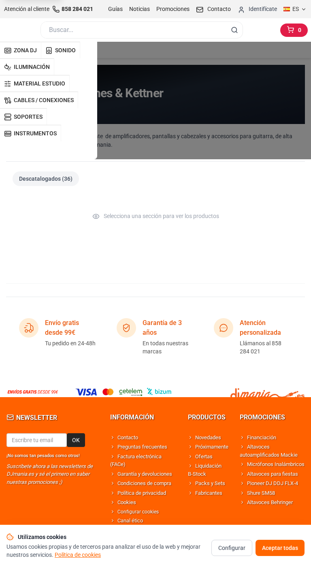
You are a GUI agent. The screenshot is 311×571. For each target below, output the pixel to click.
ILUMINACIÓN (32, 67)
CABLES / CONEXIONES (44, 100)
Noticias (139, 9)
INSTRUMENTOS (35, 133)
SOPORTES (28, 116)
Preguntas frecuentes (142, 447)
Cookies (126, 502)
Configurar (231, 548)
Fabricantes (208, 493)
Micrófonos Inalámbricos (276, 464)
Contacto (127, 437)
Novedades (208, 437)
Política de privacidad (141, 493)
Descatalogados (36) (45, 178)
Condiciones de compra (144, 483)
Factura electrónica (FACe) (136, 460)
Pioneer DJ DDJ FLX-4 (272, 483)
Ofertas (204, 456)
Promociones (173, 9)
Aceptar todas (280, 548)
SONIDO (65, 50)
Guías (115, 9)
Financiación (261, 437)
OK (76, 440)
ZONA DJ (25, 50)
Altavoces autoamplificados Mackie (269, 451)
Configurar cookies (138, 512)
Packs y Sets (210, 483)
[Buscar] (234, 30)
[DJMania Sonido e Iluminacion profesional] (267, 392)
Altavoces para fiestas (272, 474)
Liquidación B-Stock (205, 470)
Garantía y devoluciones (144, 474)
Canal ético (130, 521)
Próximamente (211, 447)
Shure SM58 (261, 493)
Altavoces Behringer (270, 502)
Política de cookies (78, 555)
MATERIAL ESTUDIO (39, 83)
